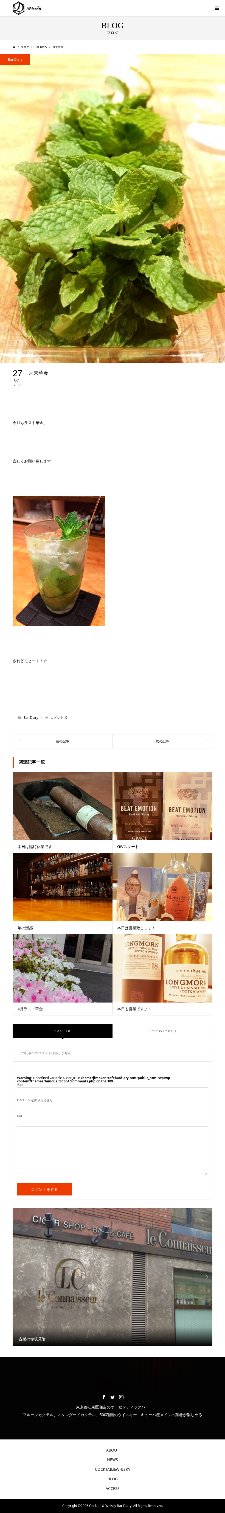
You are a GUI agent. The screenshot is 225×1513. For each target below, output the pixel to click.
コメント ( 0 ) (62, 1031)
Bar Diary (15, 59)
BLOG (113, 1478)
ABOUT (112, 1450)
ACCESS (113, 1488)
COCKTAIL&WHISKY (112, 1469)
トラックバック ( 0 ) (162, 1031)
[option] (113, 1277)
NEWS (112, 1459)
